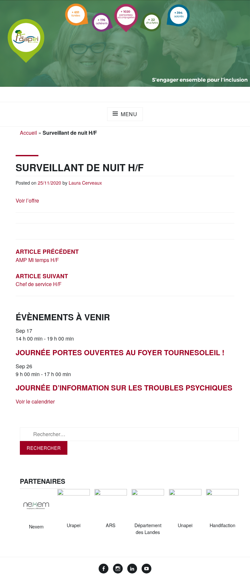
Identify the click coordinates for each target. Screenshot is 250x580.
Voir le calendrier (35, 401)
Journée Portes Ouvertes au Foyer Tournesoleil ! (120, 352)
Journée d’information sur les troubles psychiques (124, 387)
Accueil (28, 132)
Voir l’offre (27, 200)
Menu (129, 114)
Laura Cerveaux (85, 182)
